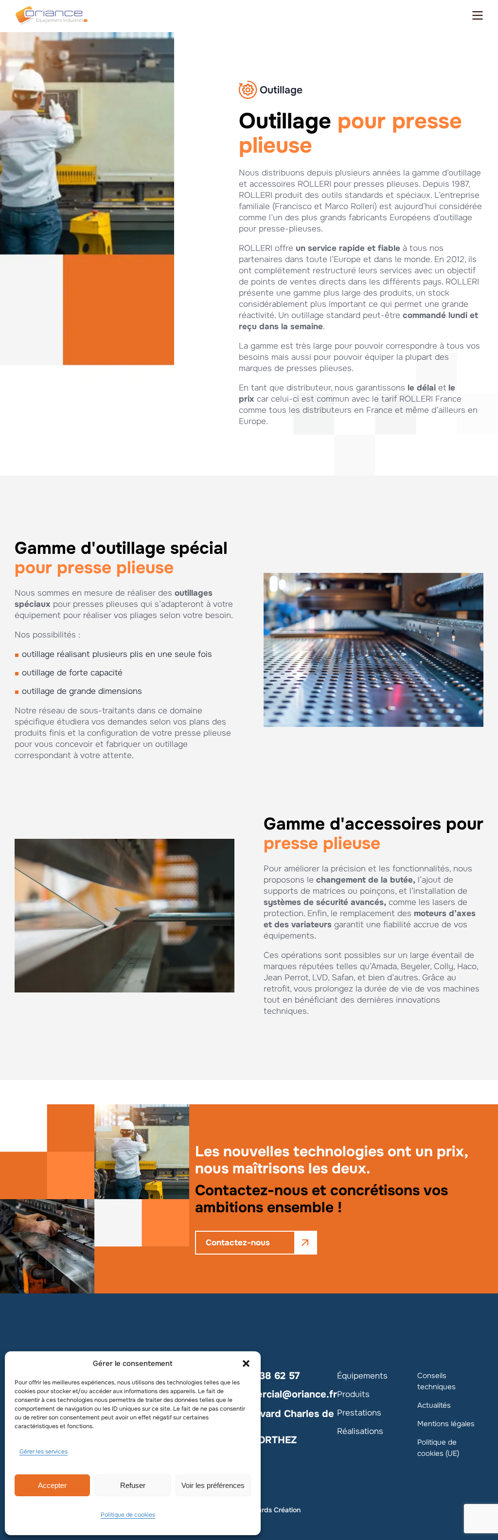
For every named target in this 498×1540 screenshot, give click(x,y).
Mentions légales (446, 1424)
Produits (353, 1394)
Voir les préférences (213, 1485)
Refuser (132, 1485)
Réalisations (360, 1431)
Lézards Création (274, 1509)
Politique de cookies (128, 1515)
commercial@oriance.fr (283, 1394)
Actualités (434, 1405)
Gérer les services (43, 1451)
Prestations (359, 1413)
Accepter (52, 1485)
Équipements (362, 1376)
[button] (246, 1363)
